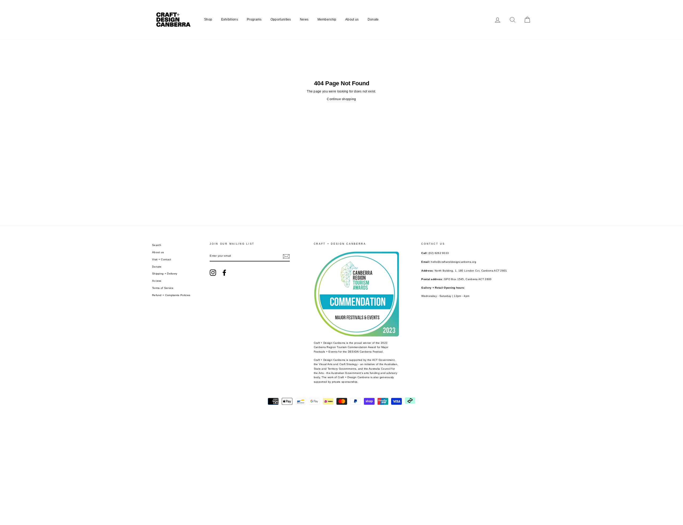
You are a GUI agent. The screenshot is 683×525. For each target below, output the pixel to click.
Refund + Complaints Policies (171, 295)
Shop (208, 19)
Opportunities (281, 19)
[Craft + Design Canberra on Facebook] (224, 272)
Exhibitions (229, 19)
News (304, 19)
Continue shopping (341, 99)
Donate (373, 19)
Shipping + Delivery (164, 273)
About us (352, 19)
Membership (326, 19)
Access (156, 280)
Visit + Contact (161, 259)
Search (156, 245)
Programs (254, 19)
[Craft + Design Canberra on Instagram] (213, 272)
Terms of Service (163, 287)
